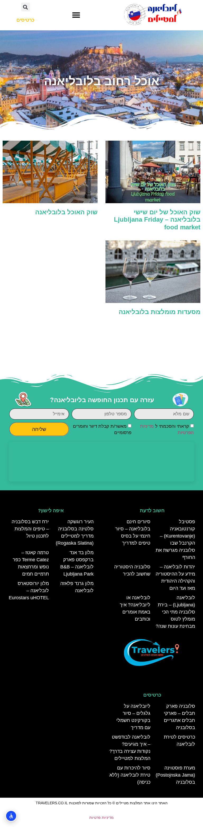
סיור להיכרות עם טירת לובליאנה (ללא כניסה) (129, 775)
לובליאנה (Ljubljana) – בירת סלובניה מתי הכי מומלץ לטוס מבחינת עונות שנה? (175, 612)
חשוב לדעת (152, 510)
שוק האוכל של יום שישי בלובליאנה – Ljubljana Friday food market (157, 219)
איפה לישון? (51, 510)
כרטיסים (152, 695)
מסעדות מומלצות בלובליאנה (159, 311)
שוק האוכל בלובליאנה (66, 212)
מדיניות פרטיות (101, 817)
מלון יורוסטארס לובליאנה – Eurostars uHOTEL (29, 590)
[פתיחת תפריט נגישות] (11, 816)
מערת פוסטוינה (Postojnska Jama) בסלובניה (175, 775)
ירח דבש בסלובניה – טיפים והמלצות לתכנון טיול (30, 529)
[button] (76, 15)
